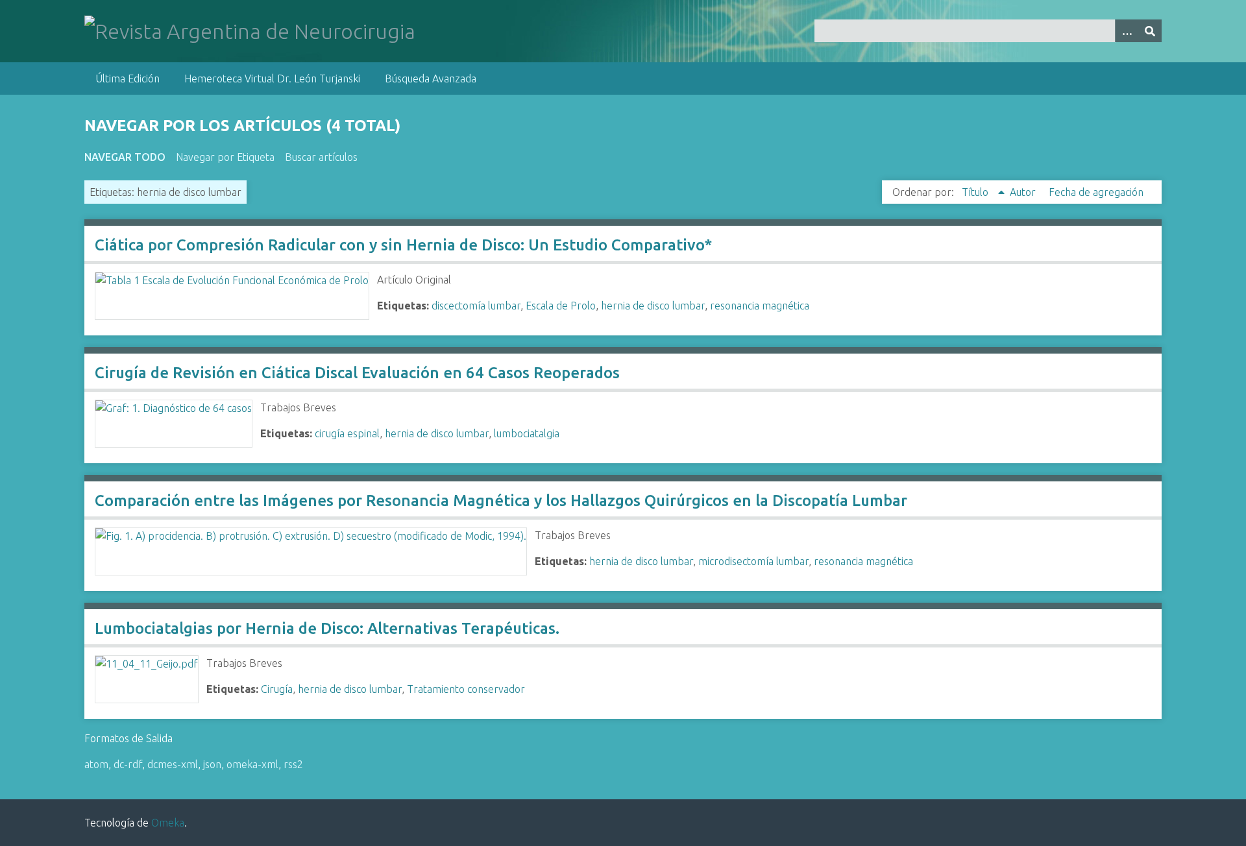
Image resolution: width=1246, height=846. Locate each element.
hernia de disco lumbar (653, 305)
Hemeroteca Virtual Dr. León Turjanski (272, 78)
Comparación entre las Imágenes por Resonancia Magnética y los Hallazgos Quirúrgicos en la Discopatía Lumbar (501, 500)
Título (976, 192)
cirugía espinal (347, 433)
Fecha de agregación (1096, 192)
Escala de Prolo (561, 305)
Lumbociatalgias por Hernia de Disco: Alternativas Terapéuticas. (327, 628)
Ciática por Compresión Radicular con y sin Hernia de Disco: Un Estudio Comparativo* (403, 245)
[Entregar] (1150, 30)
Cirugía (277, 689)
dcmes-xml (172, 764)
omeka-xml (252, 764)
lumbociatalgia (526, 433)
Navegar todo (124, 157)
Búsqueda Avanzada (430, 78)
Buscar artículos (321, 157)
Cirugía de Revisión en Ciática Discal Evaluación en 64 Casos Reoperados (357, 372)
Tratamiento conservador (466, 689)
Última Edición (127, 78)
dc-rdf (128, 764)
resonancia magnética (759, 305)
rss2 (293, 764)
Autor (1024, 192)
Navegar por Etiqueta (225, 157)
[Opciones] (1126, 30)
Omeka (167, 822)
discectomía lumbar (476, 305)
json (212, 764)
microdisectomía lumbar (753, 561)
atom (96, 764)
